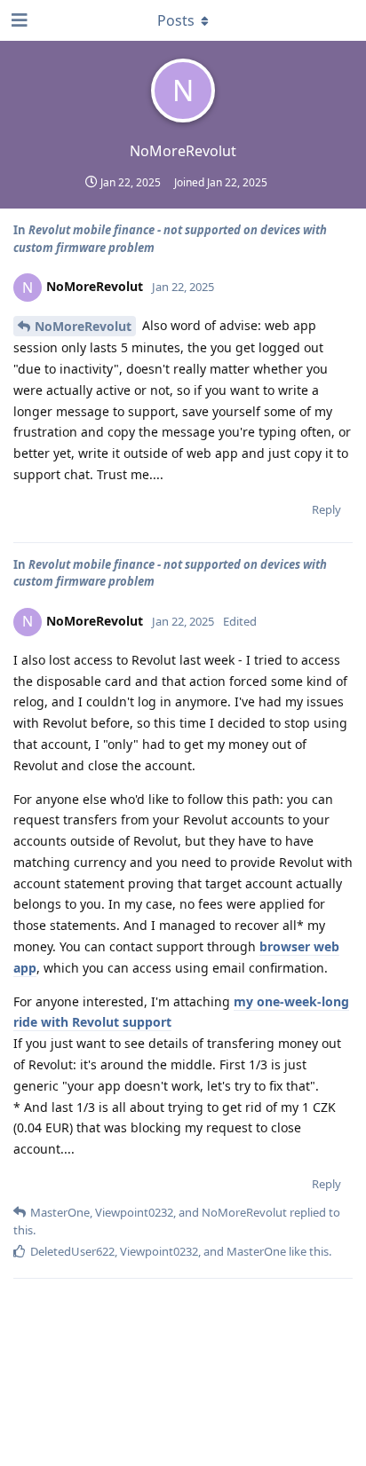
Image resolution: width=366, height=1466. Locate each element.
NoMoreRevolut (83, 326)
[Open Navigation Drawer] (18, 20)
